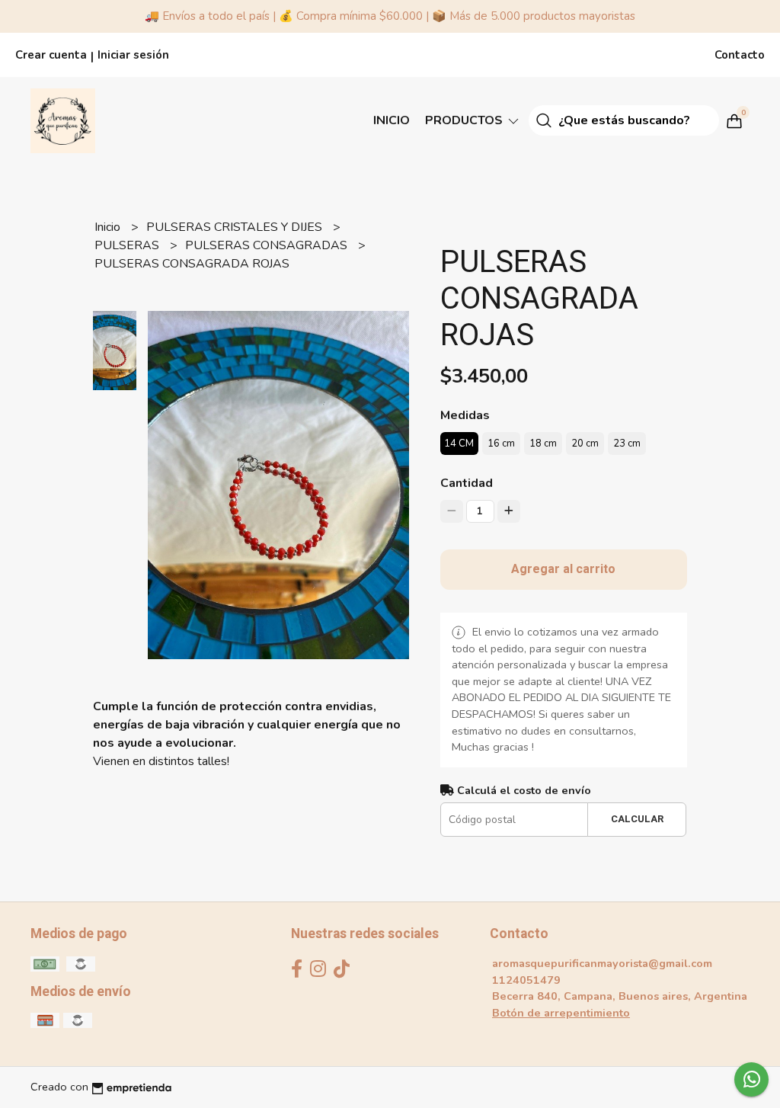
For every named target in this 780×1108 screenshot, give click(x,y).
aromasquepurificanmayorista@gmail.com (602, 963)
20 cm (585, 443)
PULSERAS (128, 245)
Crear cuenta (51, 54)
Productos (465, 120)
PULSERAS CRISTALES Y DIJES (235, 227)
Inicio (391, 120)
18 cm (543, 443)
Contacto (739, 54)
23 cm (627, 443)
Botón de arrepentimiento (561, 1012)
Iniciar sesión (133, 54)
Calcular (637, 819)
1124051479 (526, 980)
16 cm (501, 443)
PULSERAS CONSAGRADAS (267, 245)
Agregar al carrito (563, 569)
